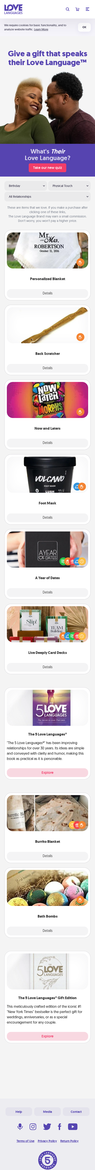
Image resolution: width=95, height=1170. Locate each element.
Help (18, 1112)
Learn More (41, 29)
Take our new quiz (47, 167)
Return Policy (69, 1141)
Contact (76, 1112)
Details (48, 293)
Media (47, 1112)
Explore (47, 772)
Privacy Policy (47, 1141)
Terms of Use (25, 1141)
